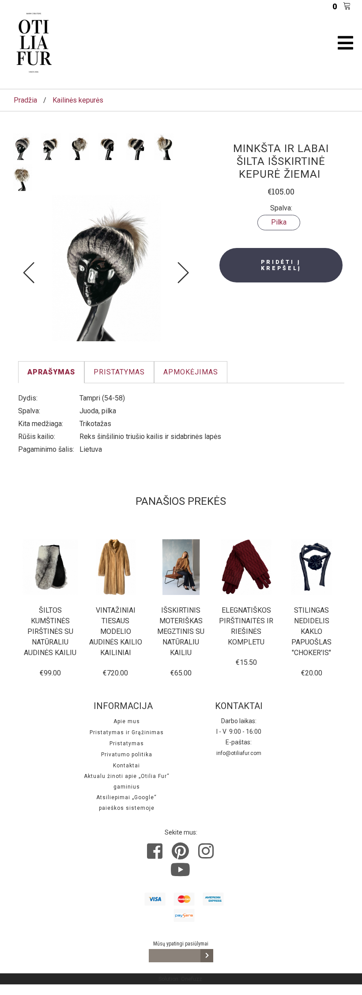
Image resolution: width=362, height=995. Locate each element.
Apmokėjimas (190, 372)
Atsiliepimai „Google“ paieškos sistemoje (126, 802)
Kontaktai (126, 765)
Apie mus (126, 721)
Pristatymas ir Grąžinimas (127, 732)
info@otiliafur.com (238, 753)
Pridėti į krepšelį (281, 265)
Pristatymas (119, 372)
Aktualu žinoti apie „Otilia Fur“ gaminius (127, 781)
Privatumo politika (126, 754)
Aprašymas (51, 372)
